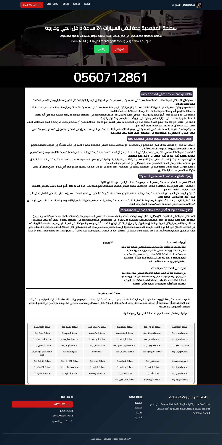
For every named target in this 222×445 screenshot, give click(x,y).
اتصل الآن (119, 49)
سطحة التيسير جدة (152, 339)
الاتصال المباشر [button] (171, 189)
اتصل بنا (138, 417)
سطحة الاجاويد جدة (180, 380)
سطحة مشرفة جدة (69, 345)
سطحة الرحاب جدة (97, 345)
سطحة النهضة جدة (97, 339)
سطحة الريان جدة (97, 367)
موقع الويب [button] (164, 196)
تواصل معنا (52, 4)
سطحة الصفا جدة (179, 327)
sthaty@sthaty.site (63, 415)
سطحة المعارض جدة (125, 352)
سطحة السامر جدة (125, 327)
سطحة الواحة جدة (124, 339)
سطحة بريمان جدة (125, 367)
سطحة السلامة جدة (124, 333)
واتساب (101, 49)
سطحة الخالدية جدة (42, 367)
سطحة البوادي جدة (152, 327)
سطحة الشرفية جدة (42, 361)
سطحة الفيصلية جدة (152, 333)
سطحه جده (97, 352)
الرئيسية (87, 4)
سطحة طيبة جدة (125, 373)
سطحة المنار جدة (152, 367)
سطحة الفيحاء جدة (42, 327)
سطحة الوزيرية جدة (180, 367)
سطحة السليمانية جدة (152, 352)
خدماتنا (76, 4)
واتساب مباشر (66, 411)
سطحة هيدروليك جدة (70, 367)
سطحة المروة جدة (97, 373)
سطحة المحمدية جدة (42, 339)
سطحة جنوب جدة (97, 361)
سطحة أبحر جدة (152, 373)
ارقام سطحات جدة (180, 361)
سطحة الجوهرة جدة (152, 345)
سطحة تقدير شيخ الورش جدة (42, 353)
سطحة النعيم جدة (69, 333)
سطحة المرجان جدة (180, 373)
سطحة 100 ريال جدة (70, 361)
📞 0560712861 (31, 5)
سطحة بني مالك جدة (97, 327)
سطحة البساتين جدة (42, 345)
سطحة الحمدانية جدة (180, 345)
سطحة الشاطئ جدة (69, 339)
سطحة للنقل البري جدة (125, 380)
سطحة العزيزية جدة (180, 339)
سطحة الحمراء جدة (180, 333)
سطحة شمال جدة (125, 361)
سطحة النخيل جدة (69, 373)
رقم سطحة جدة (70, 352)
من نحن (65, 4)
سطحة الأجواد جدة (152, 380)
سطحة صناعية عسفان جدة (124, 345)
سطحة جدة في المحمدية (161, 93)
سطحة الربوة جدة (42, 333)
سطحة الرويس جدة (180, 352)
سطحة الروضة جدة (97, 333)
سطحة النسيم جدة (70, 327)
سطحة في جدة (152, 361)
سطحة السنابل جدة (42, 373)
